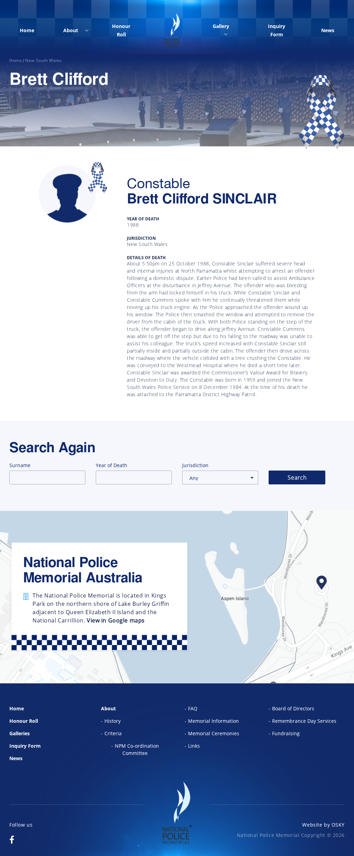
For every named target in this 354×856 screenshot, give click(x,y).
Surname (19, 465)
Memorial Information (213, 721)
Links (194, 746)
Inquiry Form (276, 30)
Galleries (19, 733)
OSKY (338, 824)
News (327, 30)
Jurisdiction (195, 465)
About (70, 30)
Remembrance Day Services (304, 721)
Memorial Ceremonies (213, 733)
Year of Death (111, 465)
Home (27, 30)
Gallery (221, 26)
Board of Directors (293, 708)
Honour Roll (121, 30)
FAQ (192, 708)
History (112, 721)
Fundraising (286, 733)
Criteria (113, 733)
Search (297, 477)
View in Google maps (116, 620)
